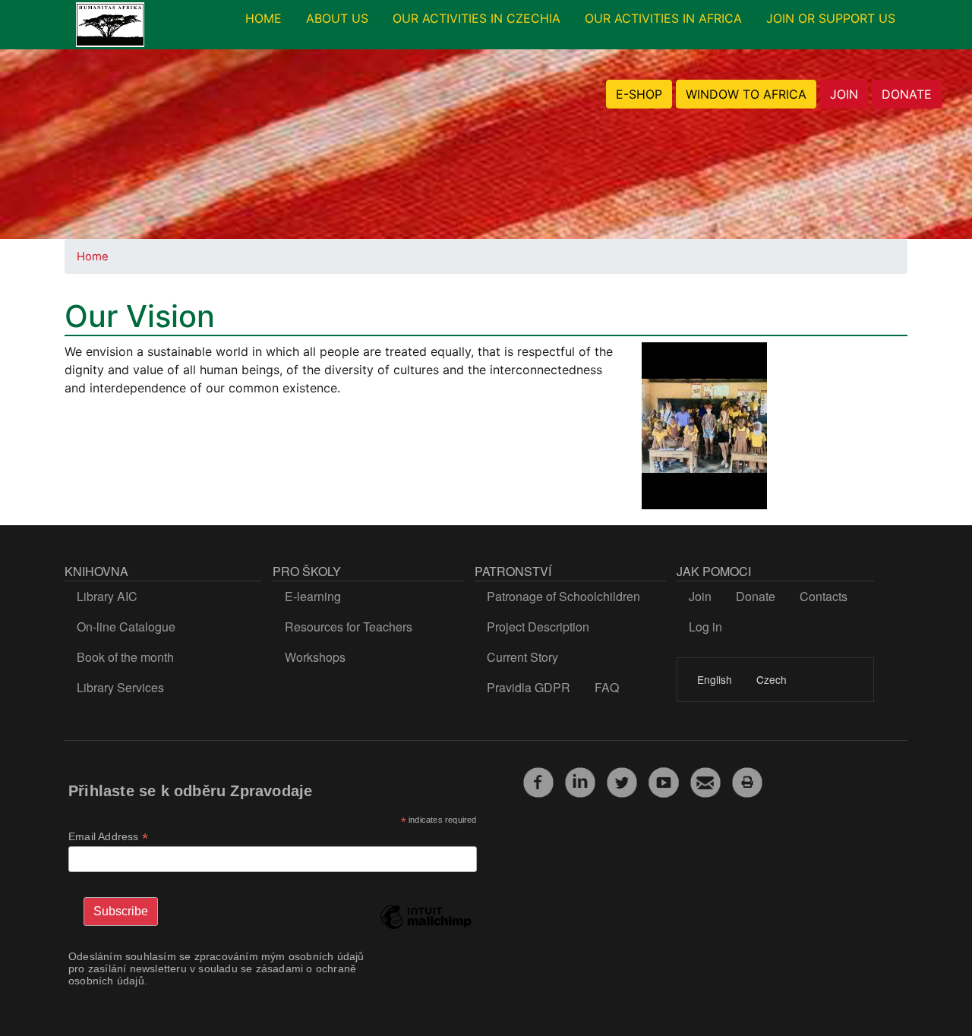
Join (700, 596)
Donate (755, 596)
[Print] (747, 780)
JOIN (844, 94)
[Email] (705, 780)
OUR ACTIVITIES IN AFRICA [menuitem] (663, 18)
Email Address (108, 837)
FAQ (607, 687)
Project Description (538, 626)
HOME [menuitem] (263, 18)
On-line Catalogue (126, 626)
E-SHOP (639, 94)
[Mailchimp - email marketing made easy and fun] (425, 928)
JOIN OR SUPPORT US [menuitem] (830, 18)
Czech (771, 679)
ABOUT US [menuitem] (337, 18)
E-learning (313, 596)
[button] (704, 430)
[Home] (110, 25)
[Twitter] (622, 780)
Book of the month (125, 657)
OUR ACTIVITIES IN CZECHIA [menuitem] (476, 18)
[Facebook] (538, 780)
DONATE (907, 94)
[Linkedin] (580, 780)
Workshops (315, 657)
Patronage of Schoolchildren (563, 596)
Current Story (522, 657)
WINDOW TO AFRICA (746, 94)
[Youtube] (664, 780)
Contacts (823, 596)
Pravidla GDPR (528, 687)
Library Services (120, 687)
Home (93, 256)
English (714, 679)
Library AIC (107, 596)
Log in (705, 626)
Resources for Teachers (348, 626)
